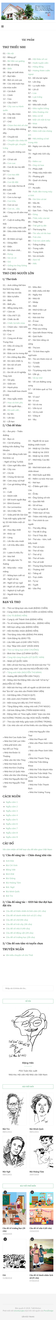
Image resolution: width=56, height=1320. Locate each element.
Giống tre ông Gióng (17, 265)
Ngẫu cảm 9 (12, 837)
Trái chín (37, 237)
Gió (9, 261)
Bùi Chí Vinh (11, 865)
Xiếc (35, 263)
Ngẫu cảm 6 (12, 824)
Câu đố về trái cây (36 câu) (19, 924)
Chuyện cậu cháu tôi (17, 140)
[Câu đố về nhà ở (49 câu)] (41, 1208)
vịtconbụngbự (19, 1311)
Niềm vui (37, 161)
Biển (10, 68)
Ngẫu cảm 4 (12, 815)
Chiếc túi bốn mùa (16, 323)
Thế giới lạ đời (39, 225)
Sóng (35, 214)
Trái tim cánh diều (41, 240)
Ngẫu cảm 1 (12, 802)
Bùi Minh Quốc (13, 891)
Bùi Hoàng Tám (13, 882)
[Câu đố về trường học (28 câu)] (14, 1208)
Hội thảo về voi (40, 59)
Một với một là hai (41, 119)
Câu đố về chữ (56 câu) (17, 920)
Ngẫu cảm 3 (12, 811)
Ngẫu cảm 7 (12, 828)
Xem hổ (36, 259)
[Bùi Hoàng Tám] (41, 1152)
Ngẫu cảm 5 (12, 819)
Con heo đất (13, 174)
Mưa (35, 123)
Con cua (11, 163)
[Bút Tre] (14, 1109)
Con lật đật (13, 182)
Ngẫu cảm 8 (12, 832)
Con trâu (12, 201)
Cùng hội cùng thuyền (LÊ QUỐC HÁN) (25, 657)
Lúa (34, 93)
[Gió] (14, 1255)
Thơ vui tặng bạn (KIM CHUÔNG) (23, 649)
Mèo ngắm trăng (41, 108)
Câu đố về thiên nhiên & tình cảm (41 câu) (26, 911)
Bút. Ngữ (10, 887)
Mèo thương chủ (40, 112)
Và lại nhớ (37, 378)
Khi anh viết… (14, 410)
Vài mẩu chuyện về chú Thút (19, 955)
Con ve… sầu (14, 208)
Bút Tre (9, 895)
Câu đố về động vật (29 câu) (19, 933)
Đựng (10, 254)
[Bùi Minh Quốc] (41, 1109)
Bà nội (11, 53)
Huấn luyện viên (40, 63)
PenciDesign (48, 1311)
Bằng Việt (10, 869)
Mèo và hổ (38, 116)
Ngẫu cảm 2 (12, 806)
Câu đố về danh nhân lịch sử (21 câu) (23, 915)
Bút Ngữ (6, 1171)
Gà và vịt (12, 257)
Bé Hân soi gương (16, 61)
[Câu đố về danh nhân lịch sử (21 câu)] (41, 1255)
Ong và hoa (38, 165)
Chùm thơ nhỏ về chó (18, 125)
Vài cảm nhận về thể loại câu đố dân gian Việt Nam (27, 849)
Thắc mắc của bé (41, 218)
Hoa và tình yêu (15, 402)
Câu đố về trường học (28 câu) (20, 937)
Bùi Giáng (10, 878)
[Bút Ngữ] (14, 1152)
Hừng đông (38, 66)
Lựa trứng (37, 97)
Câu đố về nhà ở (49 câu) (18, 928)
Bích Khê (10, 874)
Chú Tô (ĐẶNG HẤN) (17, 615)
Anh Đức (10, 860)
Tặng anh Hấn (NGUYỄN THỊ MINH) (24, 672)
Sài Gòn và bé (39, 199)
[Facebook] (48, 26)
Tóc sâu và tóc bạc (42, 233)
